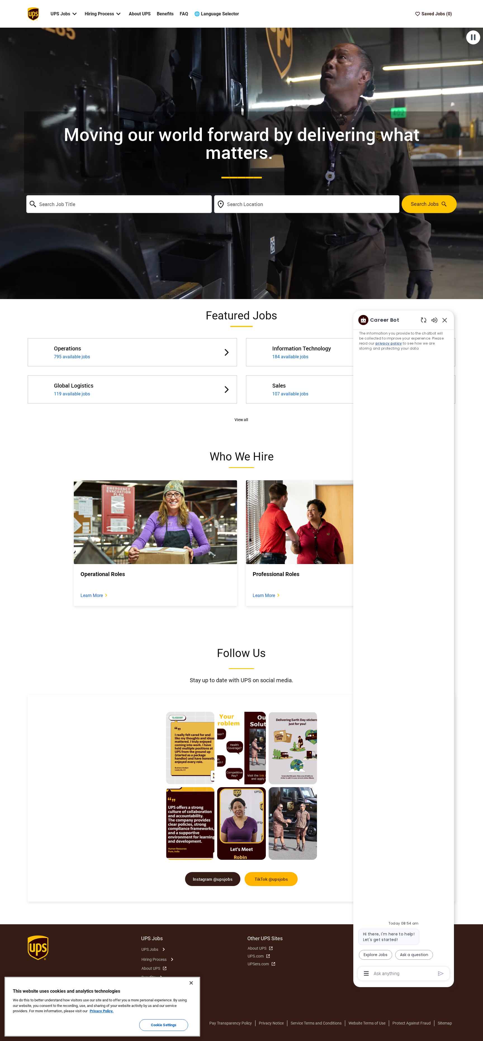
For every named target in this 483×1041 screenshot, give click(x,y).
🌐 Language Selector (216, 13)
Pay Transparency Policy (230, 1023)
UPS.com (256, 956)
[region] (403, 646)
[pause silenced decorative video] (473, 37)
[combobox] (119, 204)
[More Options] (366, 973)
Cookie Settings (164, 1025)
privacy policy (388, 343)
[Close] (191, 983)
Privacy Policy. (101, 1011)
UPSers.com (258, 964)
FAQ (184, 13)
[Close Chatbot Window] (444, 320)
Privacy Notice (271, 1023)
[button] (241, 419)
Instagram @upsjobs (213, 879)
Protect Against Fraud (411, 1023)
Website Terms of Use (367, 1023)
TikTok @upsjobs (271, 879)
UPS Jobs (149, 949)
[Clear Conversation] (424, 320)
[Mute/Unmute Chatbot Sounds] (434, 320)
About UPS (140, 13)
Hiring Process (154, 959)
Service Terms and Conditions (316, 1023)
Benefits (165, 13)
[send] (440, 973)
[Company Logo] (33, 13)
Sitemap (445, 1023)
